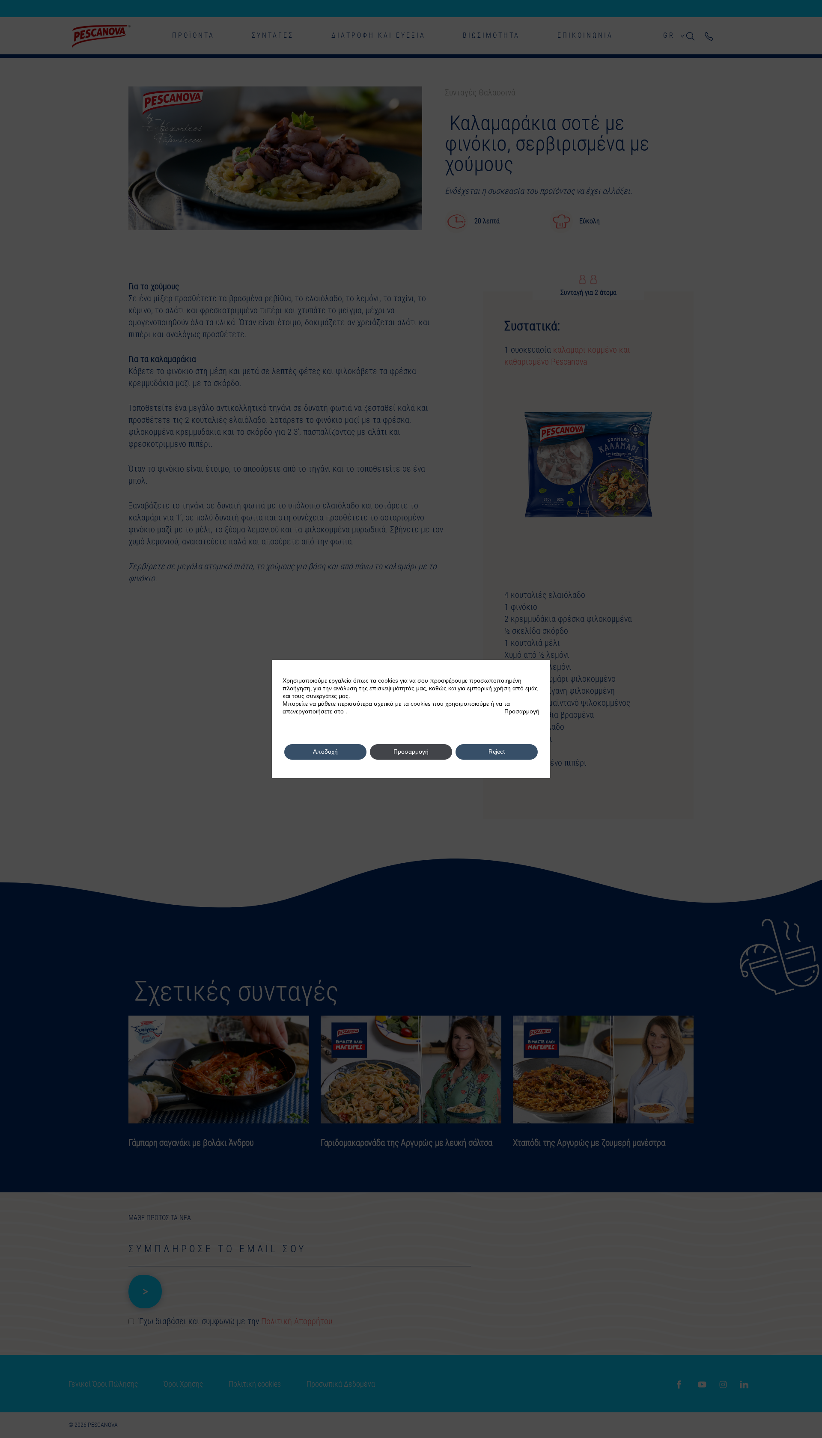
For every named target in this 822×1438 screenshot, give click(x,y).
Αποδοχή (325, 752)
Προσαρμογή (521, 712)
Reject (496, 752)
